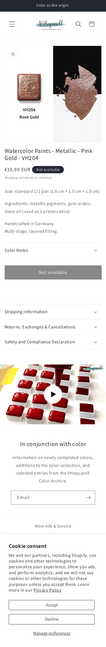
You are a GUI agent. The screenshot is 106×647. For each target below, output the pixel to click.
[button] (11, 24)
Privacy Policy (47, 590)
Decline (51, 619)
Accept (52, 605)
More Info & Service (53, 526)
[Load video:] (53, 394)
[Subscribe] (88, 498)
